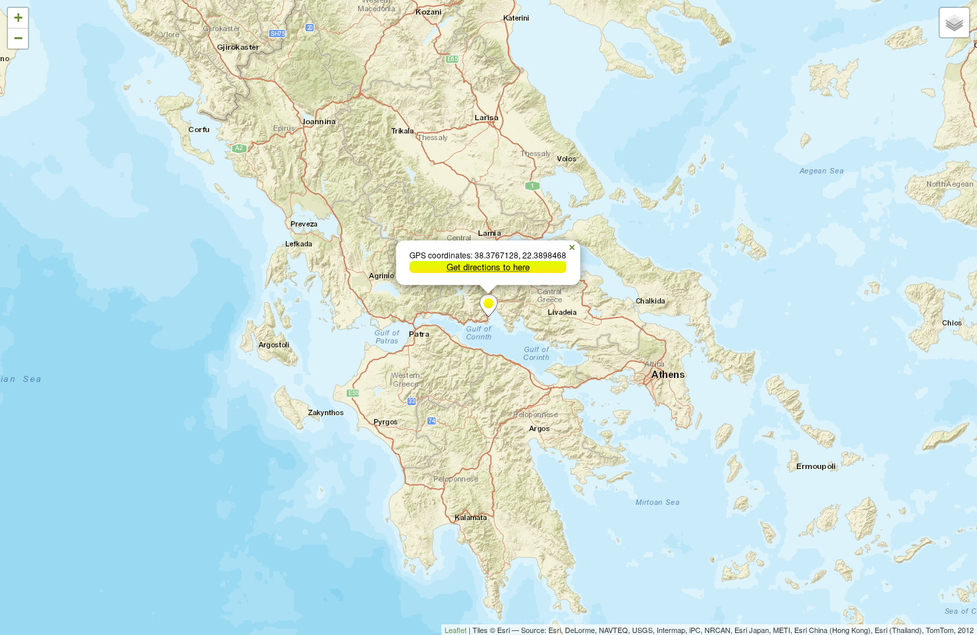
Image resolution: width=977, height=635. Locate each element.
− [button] (18, 38)
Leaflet (456, 629)
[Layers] (954, 22)
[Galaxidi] (488, 306)
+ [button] (18, 17)
